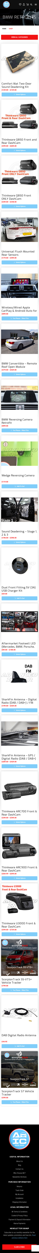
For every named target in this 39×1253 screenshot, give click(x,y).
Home (4, 29)
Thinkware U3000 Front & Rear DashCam (19, 925)
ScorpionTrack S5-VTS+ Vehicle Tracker (17, 981)
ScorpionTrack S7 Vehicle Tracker (18, 1093)
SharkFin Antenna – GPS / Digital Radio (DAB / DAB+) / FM (19, 759)
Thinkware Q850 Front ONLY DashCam (16, 197)
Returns (19, 1186)
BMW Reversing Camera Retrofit (17, 421)
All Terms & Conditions (19, 1212)
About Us (19, 1161)
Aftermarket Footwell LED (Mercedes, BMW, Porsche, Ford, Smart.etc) (19, 647)
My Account (19, 1194)
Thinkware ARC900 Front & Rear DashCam (19, 869)
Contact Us (19, 1169)
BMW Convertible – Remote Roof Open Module (19, 365)
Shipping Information (19, 1202)
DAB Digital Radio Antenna (19, 1035)
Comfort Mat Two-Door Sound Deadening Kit (17, 85)
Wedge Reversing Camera (18, 475)
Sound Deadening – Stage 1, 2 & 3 (19, 533)
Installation (19, 1198)
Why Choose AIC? (19, 1173)
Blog (19, 1165)
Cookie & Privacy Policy (19, 1216)
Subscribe (19, 1247)
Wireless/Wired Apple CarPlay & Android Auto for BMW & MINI (19, 311)
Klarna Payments (19, 1223)
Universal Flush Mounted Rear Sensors (18, 253)
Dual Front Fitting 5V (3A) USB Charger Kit (19, 589)
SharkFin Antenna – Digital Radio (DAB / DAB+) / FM (19, 701)
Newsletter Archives (20, 1177)
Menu (36, 4)
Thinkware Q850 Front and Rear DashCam (19, 141)
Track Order (19, 1190)
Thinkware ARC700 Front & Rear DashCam (19, 813)
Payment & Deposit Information (19, 1220)
